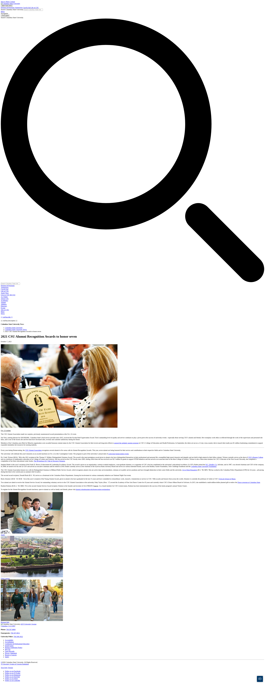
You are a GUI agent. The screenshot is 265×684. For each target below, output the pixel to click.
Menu (3, 12)
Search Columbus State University (12, 9)
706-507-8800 (11, 629)
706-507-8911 (15, 633)
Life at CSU (35, 7)
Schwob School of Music (227, 479)
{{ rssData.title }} (7, 317)
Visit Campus (5, 578)
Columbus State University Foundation (203, 466)
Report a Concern (11, 655)
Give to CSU (5, 295)
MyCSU (12, 295)
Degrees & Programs (8, 7)
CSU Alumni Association (33, 450)
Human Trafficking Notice (13, 647)
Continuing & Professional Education (17, 644)
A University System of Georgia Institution (15, 664)
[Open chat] (260, 679)
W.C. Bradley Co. (211, 464)
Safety (7, 657)
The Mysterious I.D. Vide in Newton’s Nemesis (49, 461)
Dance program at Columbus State (249, 482)
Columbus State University (14, 328)
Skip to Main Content (8, 2)
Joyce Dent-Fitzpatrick (189, 470)
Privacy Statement (11, 653)
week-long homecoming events (118, 454)
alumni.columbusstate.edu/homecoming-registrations (93, 489)
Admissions (19, 7)
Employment (9, 646)
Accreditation (9, 642)
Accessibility (9, 640)
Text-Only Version (7, 668)
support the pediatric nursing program (126, 443)
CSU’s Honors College (255, 457)
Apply (3, 535)
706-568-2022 (18, 636)
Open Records (9, 651)
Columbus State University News (16, 329)
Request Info (5, 622)
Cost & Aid (27, 7)
